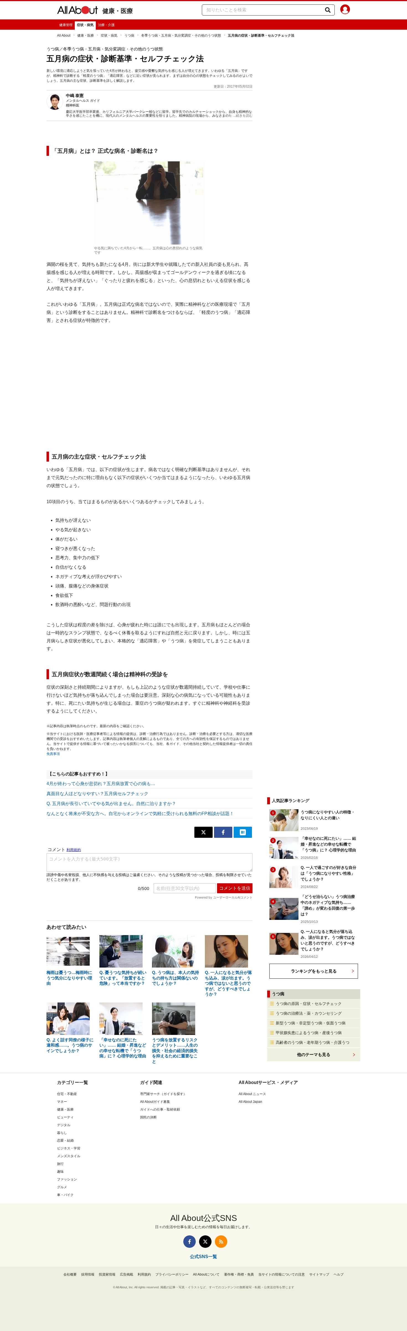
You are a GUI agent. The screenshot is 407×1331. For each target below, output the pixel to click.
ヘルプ (339, 1274)
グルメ (62, 1187)
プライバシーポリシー (172, 1274)
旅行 (60, 1164)
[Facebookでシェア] (223, 832)
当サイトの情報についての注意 (281, 1274)
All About (63, 35)
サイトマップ (319, 1274)
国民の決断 (148, 1117)
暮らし (62, 1133)
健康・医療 (117, 10)
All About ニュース (252, 1094)
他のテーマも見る (313, 1054)
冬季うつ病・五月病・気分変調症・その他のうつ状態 (181, 35)
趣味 (60, 1172)
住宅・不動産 (67, 1094)
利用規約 (144, 1274)
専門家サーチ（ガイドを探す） (163, 1094)
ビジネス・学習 (68, 1148)
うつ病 (129, 35)
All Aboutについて (206, 1274)
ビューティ (65, 1117)
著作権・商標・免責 (239, 1274)
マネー (62, 1102)
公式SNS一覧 (203, 1256)
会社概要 (70, 1274)
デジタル (63, 1125)
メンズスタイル (68, 1156)
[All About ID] (345, 10)
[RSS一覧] (221, 1241)
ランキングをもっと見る (314, 971)
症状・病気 (85, 25)
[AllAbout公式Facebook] (189, 1241)
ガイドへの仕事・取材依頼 (160, 1109)
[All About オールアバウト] (77, 11)
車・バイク (65, 1195)
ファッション (67, 1179)
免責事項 (53, 754)
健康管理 (66, 25)
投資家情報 (107, 1274)
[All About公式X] (205, 1241)
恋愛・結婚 (65, 1140)
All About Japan (250, 1102)
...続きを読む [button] (243, 116)
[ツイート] (203, 832)
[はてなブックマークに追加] (243, 832)
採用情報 (87, 1274)
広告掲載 (126, 1274)
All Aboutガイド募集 (155, 1102)
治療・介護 (106, 25)
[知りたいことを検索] (328, 10)
